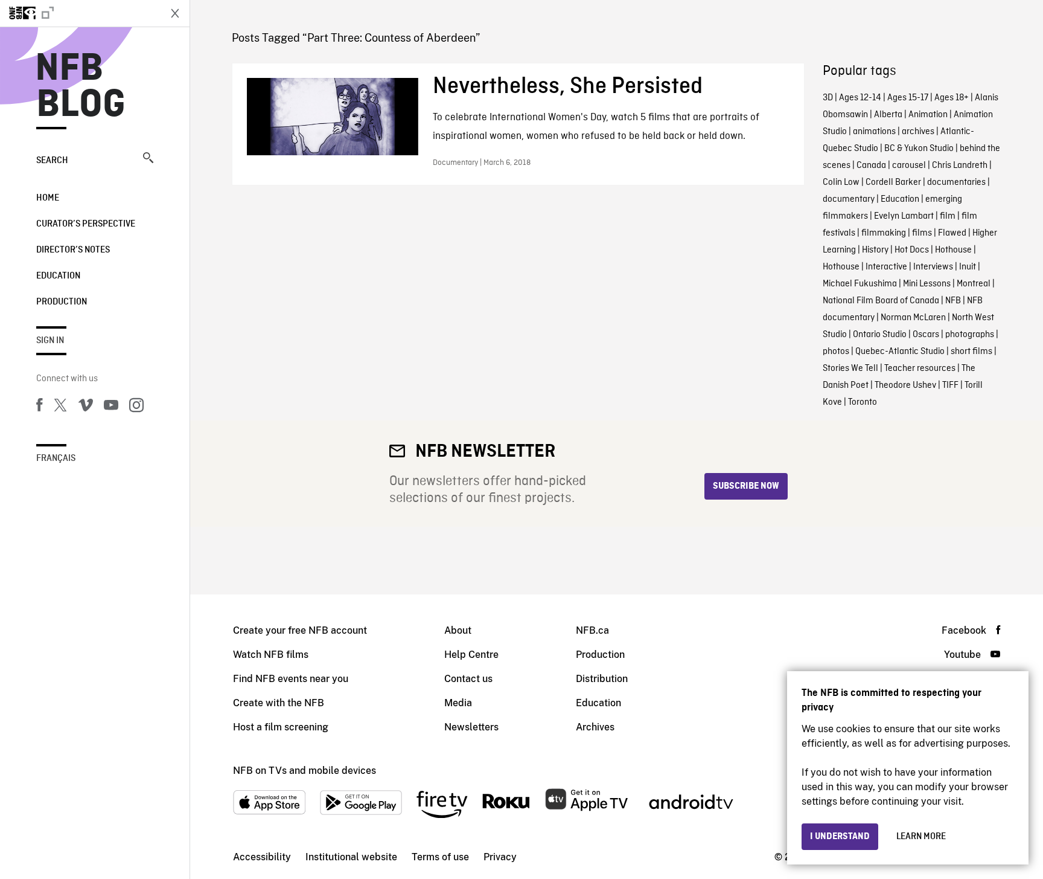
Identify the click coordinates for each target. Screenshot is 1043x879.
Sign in (50, 341)
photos (836, 352)
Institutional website (351, 857)
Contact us (468, 678)
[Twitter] (60, 407)
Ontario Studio (880, 335)
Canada (871, 165)
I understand (840, 837)
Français (55, 458)
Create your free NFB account (300, 630)
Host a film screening (280, 727)
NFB (953, 301)
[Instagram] (136, 407)
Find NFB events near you (290, 678)
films (922, 233)
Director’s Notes (73, 250)
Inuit (967, 267)
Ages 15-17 (907, 98)
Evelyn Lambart (904, 216)
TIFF (950, 385)
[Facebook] (39, 407)
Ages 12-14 (860, 98)
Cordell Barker (893, 182)
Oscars (926, 335)
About (457, 630)
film (947, 216)
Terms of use (440, 857)
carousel (909, 165)
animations (874, 132)
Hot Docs (912, 250)
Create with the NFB (278, 703)
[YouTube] (111, 407)
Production (61, 302)
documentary (849, 199)
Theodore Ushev (905, 385)
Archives (595, 727)
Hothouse (953, 250)
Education (58, 276)
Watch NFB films (270, 654)
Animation (928, 115)
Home (47, 198)
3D (828, 98)
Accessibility (262, 857)
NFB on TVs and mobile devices (304, 770)
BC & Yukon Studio (919, 149)
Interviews (933, 267)
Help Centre (471, 654)
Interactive (886, 267)
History (875, 250)
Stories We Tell (850, 368)
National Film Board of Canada (881, 301)
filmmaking (883, 233)
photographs (969, 335)
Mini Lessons (927, 284)
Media (458, 703)
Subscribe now (746, 486)
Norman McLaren (913, 318)
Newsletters (471, 727)
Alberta (888, 115)
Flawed (952, 233)
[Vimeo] (85, 407)
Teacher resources (919, 368)
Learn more (921, 837)
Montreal (973, 284)
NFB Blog (81, 87)
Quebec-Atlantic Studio (900, 352)
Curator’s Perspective (85, 224)
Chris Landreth (959, 165)
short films (971, 352)
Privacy (500, 857)
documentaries (956, 182)
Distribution (602, 678)
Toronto (862, 402)
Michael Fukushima (860, 284)
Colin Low (841, 182)
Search (52, 161)
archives (918, 132)
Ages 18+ (951, 98)
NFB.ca (592, 630)
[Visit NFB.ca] (79, 13)
